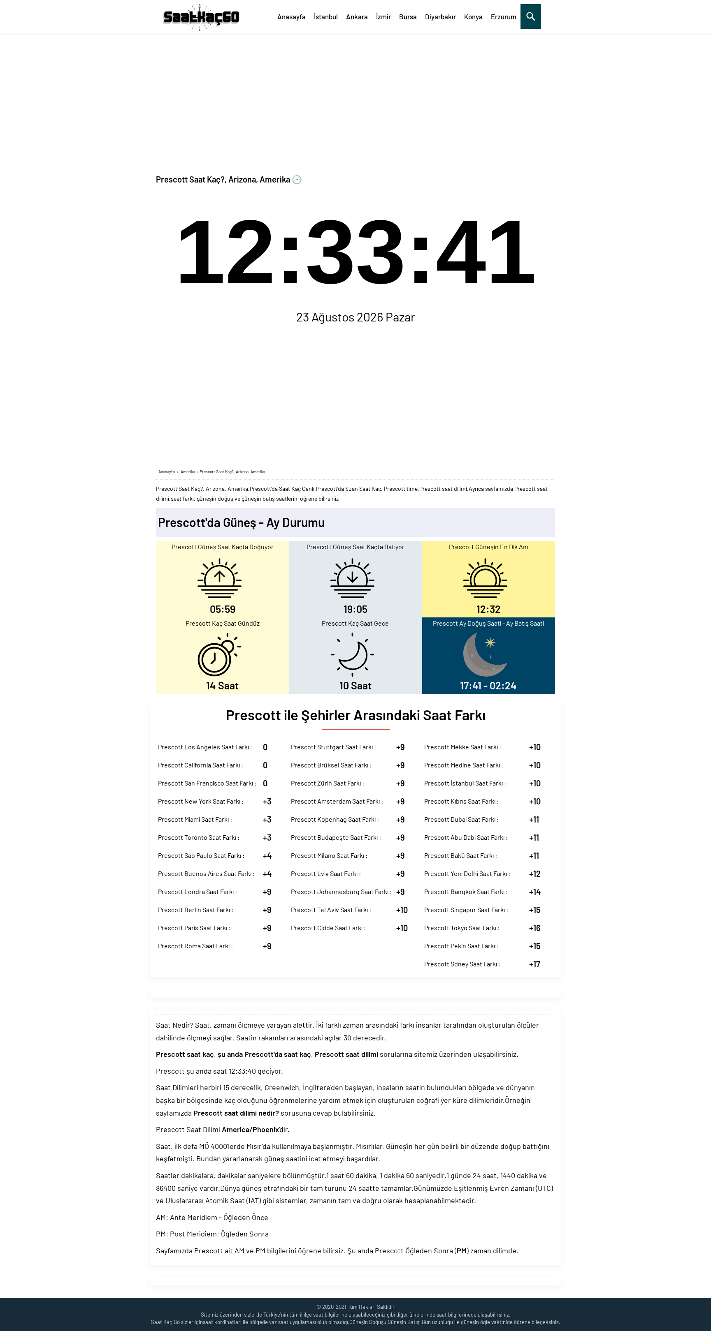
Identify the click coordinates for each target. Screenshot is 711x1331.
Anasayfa (291, 16)
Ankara (357, 16)
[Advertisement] (355, 94)
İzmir (383, 16)
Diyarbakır (440, 16)
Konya (473, 16)
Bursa (408, 16)
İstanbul (326, 16)
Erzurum (503, 16)
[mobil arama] (530, 16)
